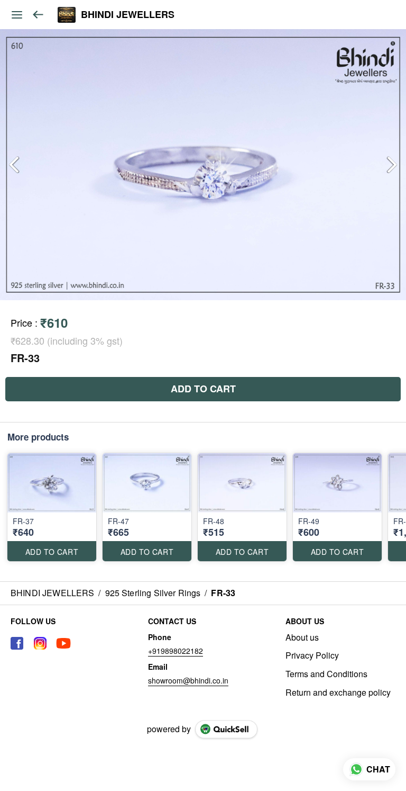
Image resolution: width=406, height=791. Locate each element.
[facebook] (16, 643)
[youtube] (63, 643)
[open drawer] (17, 15)
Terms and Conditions (326, 674)
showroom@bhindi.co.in (188, 680)
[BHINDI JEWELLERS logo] (67, 15)
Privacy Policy (312, 655)
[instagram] (40, 643)
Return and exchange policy (338, 692)
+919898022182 (175, 650)
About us (302, 637)
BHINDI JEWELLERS (127, 15)
